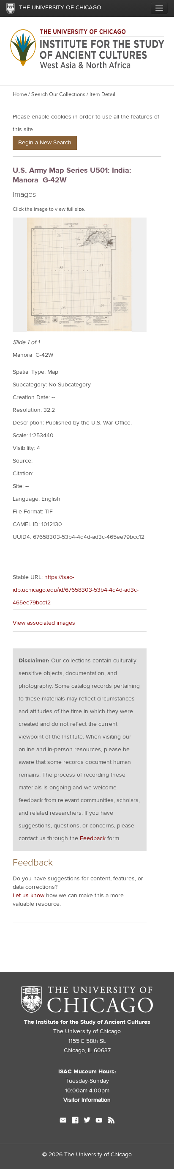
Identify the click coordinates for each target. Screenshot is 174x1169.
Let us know (28, 895)
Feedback (93, 838)
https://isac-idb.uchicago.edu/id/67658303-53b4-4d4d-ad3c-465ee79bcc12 (76, 590)
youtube (99, 1121)
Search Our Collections (58, 94)
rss (111, 1121)
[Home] (87, 79)
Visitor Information (87, 1100)
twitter (87, 1121)
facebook (75, 1121)
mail (63, 1121)
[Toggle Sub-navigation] (159, 8)
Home (20, 94)
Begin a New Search (44, 142)
